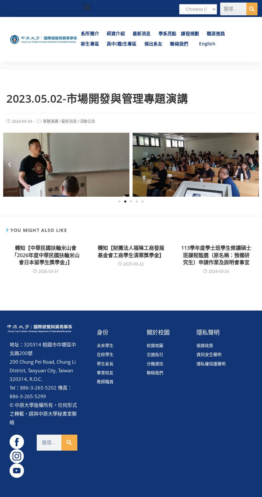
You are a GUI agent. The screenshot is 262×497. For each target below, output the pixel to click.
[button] (87, 7)
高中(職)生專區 (122, 44)
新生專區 (90, 44)
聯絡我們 (179, 44)
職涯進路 (216, 33)
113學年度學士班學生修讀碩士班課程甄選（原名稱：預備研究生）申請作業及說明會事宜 (216, 255)
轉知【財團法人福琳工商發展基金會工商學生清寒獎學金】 (131, 251)
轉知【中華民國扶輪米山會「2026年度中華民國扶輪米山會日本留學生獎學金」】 (46, 255)
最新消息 (142, 33)
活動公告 (87, 121)
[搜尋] (252, 9)
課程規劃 (190, 33)
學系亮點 (167, 33)
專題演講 (50, 121)
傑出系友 (153, 44)
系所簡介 (90, 33)
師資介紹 (116, 33)
